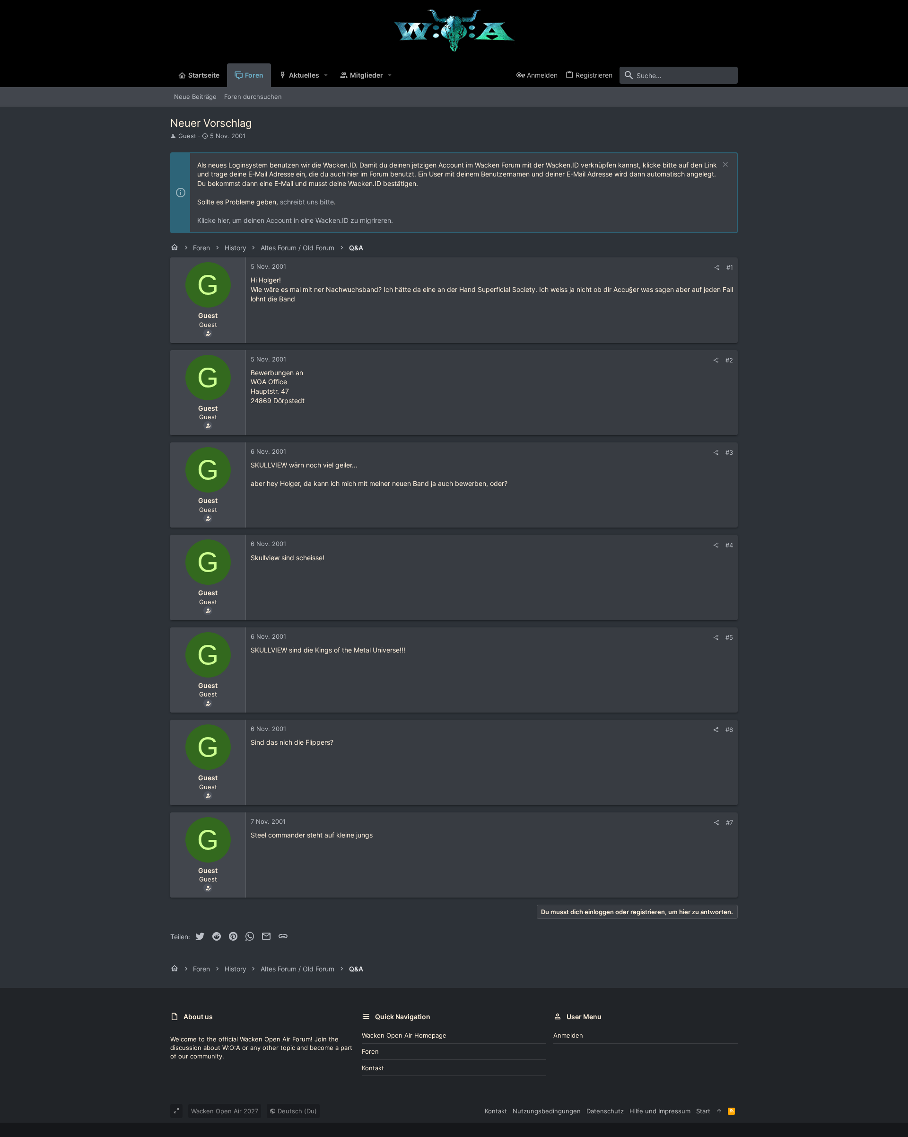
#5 (729, 637)
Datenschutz (605, 1111)
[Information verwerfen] (724, 165)
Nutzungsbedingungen (547, 1111)
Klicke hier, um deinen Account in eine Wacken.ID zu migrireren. (295, 220)
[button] (326, 75)
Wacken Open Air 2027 (224, 1111)
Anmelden (568, 1035)
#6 (729, 729)
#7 (729, 822)
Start (703, 1111)
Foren (370, 1051)
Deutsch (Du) (296, 1111)
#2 (729, 360)
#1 (729, 267)
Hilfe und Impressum (659, 1111)
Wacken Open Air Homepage (404, 1035)
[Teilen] (716, 267)
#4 (729, 545)
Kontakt (373, 1068)
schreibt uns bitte (307, 202)
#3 (729, 452)
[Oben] (719, 1111)
